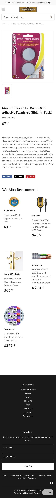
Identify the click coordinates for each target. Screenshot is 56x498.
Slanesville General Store (30, 490)
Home (4, 24)
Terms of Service (44, 475)
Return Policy (29, 475)
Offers (28, 393)
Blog (28, 404)
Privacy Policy (16, 475)
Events (28, 397)
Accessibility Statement (27, 478)
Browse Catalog (28, 389)
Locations (28, 412)
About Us (28, 408)
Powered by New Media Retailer (27, 493)
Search (5, 475)
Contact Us (28, 416)
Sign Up (28, 466)
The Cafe (28, 400)
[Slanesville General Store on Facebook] (51, 483)
